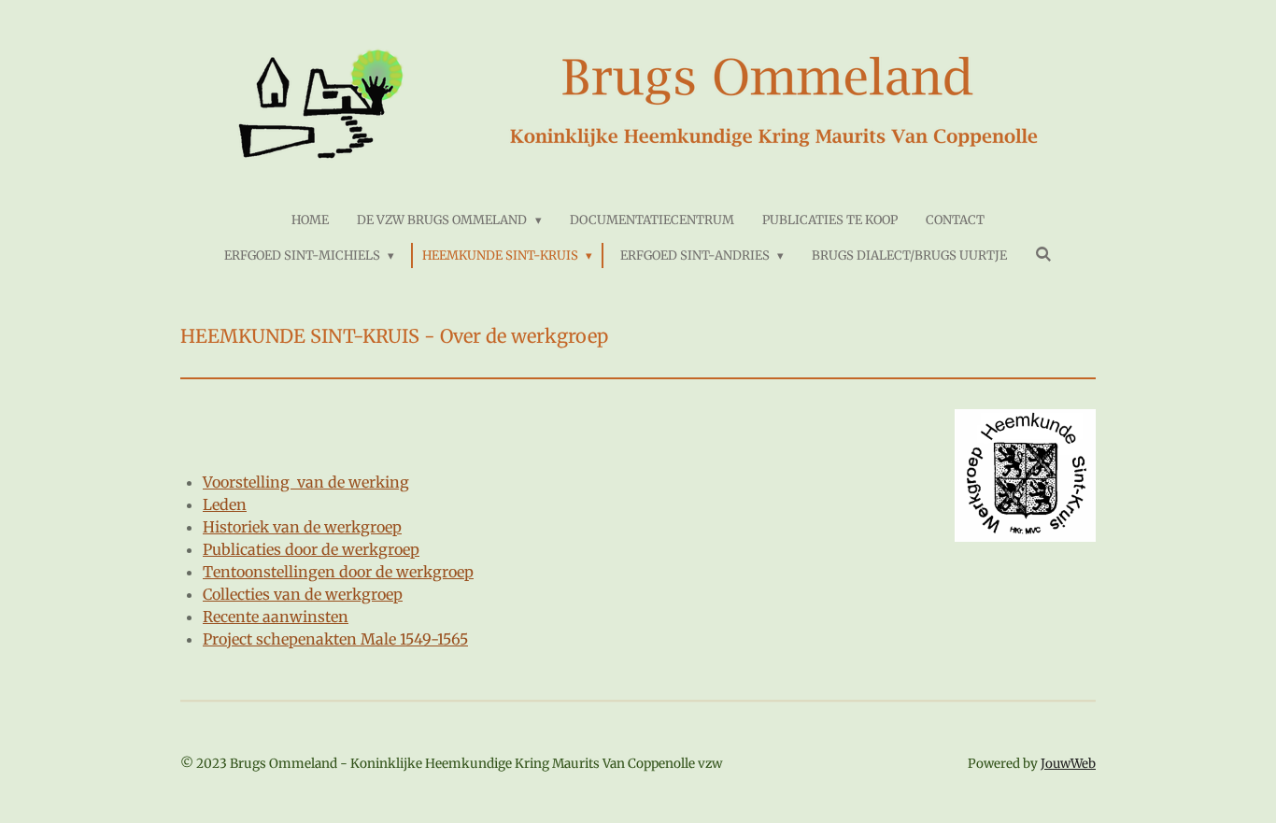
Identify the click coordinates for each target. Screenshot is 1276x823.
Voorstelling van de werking (306, 482)
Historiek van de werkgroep (302, 527)
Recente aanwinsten (275, 616)
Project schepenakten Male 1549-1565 (335, 639)
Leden (225, 504)
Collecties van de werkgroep (303, 594)
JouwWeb (1068, 764)
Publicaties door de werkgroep (311, 549)
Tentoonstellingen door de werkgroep (338, 571)
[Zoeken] (1043, 254)
